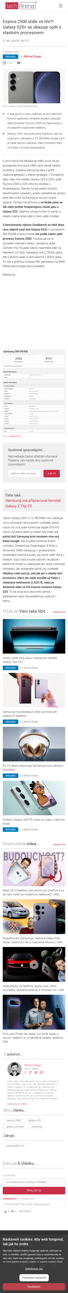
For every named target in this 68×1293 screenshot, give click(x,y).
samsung (37, 1126)
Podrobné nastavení (34, 1277)
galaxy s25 (34, 1120)
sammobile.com (15, 1145)
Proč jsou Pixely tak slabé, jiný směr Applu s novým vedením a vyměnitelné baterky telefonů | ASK (33, 1037)
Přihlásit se (34, 1190)
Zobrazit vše (59, 612)
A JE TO (52, 473)
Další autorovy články (17, 1104)
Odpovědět (25, 1211)
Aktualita (10, 56)
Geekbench (15, 436)
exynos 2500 (14, 1120)
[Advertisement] (34, 310)
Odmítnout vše (34, 1268)
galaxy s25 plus (15, 1126)
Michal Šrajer (33, 56)
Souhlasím (34, 1286)
